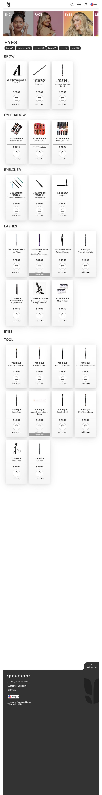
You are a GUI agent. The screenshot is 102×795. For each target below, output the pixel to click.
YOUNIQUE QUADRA (39, 298)
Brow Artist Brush (39, 365)
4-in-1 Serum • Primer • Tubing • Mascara (39, 302)
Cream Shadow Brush (16, 365)
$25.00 (62, 203)
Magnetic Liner (16, 303)
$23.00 (39, 371)
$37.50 (62, 308)
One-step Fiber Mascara (39, 254)
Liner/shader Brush (85, 412)
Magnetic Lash (62, 301)
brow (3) (9, 48)
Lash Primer (16, 252)
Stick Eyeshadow (62, 141)
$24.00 (16, 203)
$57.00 (39, 308)
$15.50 (85, 260)
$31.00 (62, 146)
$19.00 (16, 371)
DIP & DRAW (62, 193)
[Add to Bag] (16, 98)
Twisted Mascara (62, 252)
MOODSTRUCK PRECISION (39, 81)
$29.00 (39, 146)
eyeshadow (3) (24, 48)
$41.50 (16, 146)
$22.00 (16, 92)
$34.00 (39, 260)
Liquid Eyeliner (39, 198)
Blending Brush (62, 412)
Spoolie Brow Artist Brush (85, 365)
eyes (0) (64, 48)
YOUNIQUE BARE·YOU (16, 80)
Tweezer (39, 461)
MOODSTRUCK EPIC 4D (39, 251)
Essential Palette (16, 141)
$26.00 (62, 92)
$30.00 (62, 260)
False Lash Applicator (85, 252)
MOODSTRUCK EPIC (16, 250)
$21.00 (39, 466)
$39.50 (16, 308)
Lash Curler (16, 461)
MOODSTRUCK (16, 139)
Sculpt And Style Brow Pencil (63, 85)
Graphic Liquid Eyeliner (16, 198)
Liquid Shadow (39, 141)
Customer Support (16, 685)
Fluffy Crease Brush (62, 365)
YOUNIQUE (85, 250)
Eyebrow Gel (16, 82)
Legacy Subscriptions (18, 681)
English (15, 696)
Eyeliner (63, 196)
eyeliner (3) (39, 48)
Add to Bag (16, 104)
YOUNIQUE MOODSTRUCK (62, 81)
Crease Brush (16, 412)
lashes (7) (52, 48)
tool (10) (75, 48)
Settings (11, 690)
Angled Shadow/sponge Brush (39, 413)
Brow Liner (39, 84)
